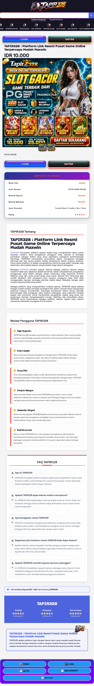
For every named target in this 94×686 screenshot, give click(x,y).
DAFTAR (69, 39)
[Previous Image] (4, 103)
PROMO (26, 663)
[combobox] (44, 15)
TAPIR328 (14, 253)
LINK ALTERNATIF (71, 671)
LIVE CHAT (49, 678)
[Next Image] (90, 103)
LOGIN (24, 39)
